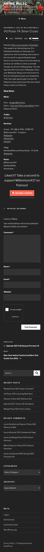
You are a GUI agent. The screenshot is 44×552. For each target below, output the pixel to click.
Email (7, 279)
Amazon (7, 141)
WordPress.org (10, 530)
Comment (9, 232)
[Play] (7, 38)
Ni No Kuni (8, 118)
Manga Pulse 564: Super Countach (19, 389)
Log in (6, 515)
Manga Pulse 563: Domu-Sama (17, 409)
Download (33, 45)
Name (7, 267)
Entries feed (9, 520)
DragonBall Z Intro (17, 103)
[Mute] (30, 38)
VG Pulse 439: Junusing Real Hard (18, 394)
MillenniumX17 (31, 28)
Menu (23, 19)
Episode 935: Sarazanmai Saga (22, 432)
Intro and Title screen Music (22, 106)
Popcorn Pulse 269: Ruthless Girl (18, 399)
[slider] (35, 38)
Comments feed (11, 525)
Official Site (9, 139)
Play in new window (19, 45)
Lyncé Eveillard (10, 424)
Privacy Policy (9, 543)
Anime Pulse (15, 3)
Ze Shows (21, 208)
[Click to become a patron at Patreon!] (22, 197)
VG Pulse (11, 208)
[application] (22, 38)
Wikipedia (8, 135)
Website (7, 292)
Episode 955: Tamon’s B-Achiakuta (18, 404)
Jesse (6, 437)
